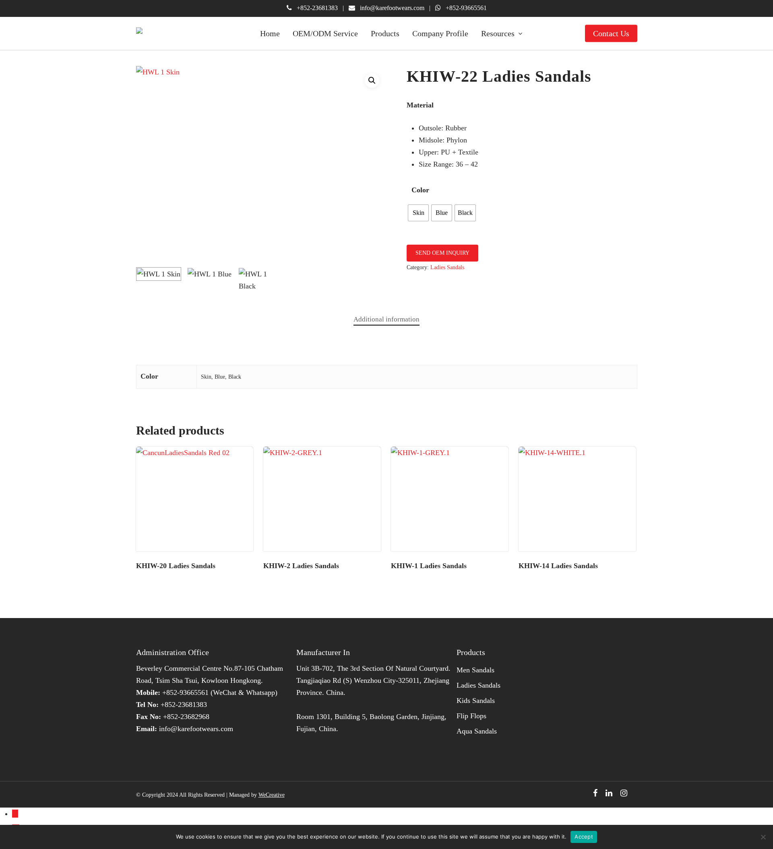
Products (385, 33)
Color (420, 190)
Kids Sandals (476, 701)
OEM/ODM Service (325, 33)
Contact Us (611, 33)
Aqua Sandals (477, 731)
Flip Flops (471, 716)
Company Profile (440, 33)
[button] (372, 80)
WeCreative (271, 795)
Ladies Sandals (447, 267)
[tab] (386, 319)
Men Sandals (475, 670)
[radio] (418, 213)
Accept (584, 836)
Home (270, 33)
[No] (763, 837)
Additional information (386, 319)
